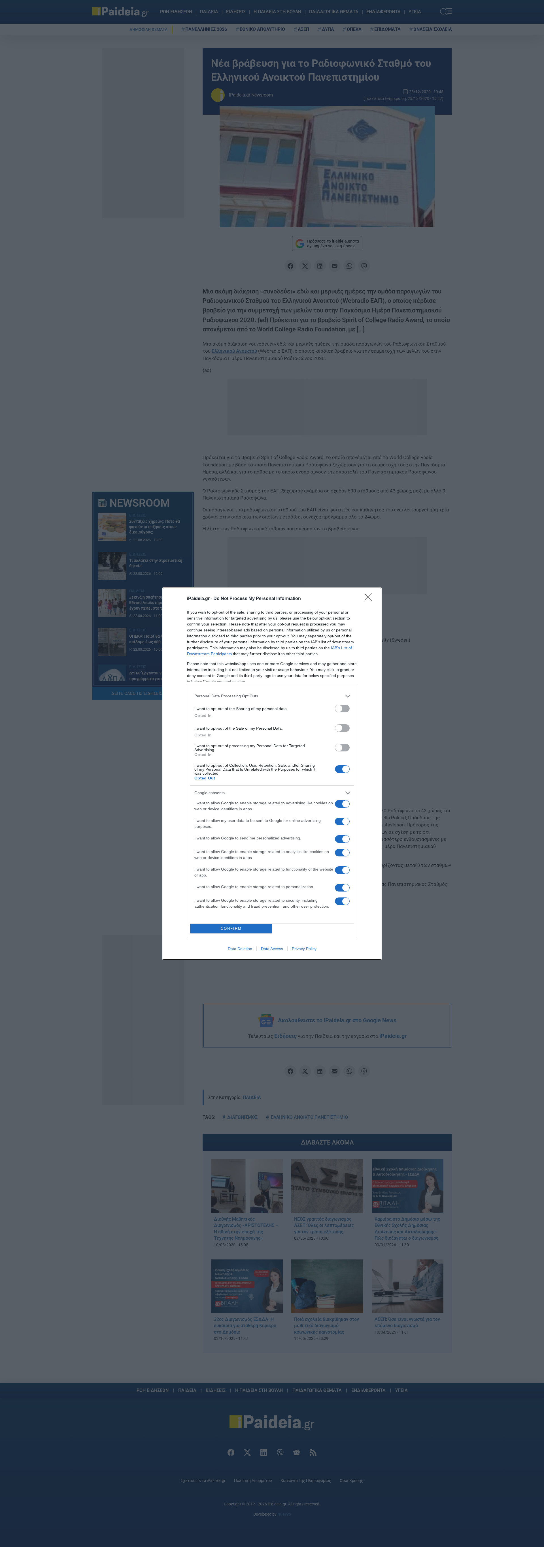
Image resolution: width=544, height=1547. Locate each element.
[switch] (342, 708)
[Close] (370, 598)
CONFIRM (231, 928)
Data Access (272, 948)
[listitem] (272, 696)
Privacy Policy (304, 948)
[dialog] (272, 773)
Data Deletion (240, 948)
